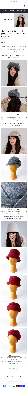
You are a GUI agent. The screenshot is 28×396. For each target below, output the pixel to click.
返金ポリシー (20, 388)
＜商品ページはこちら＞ (14, 114)
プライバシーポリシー (9, 391)
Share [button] (3, 42)
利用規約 (16, 391)
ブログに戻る (15, 368)
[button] (2, 5)
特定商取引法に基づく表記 (14, 393)
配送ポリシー (21, 391)
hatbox (9, 388)
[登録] (20, 379)
